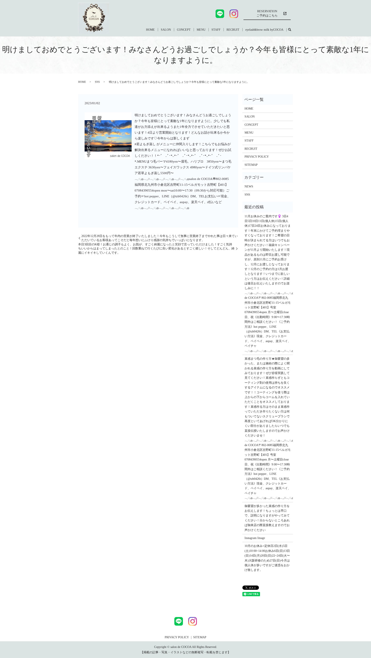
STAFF (215, 29)
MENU (201, 29)
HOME (150, 29)
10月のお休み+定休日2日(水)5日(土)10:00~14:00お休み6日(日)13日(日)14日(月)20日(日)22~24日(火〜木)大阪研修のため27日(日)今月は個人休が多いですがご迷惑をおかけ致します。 (267, 558)
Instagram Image (255, 538)
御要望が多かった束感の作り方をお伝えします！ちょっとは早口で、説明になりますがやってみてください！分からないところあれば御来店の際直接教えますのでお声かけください (267, 518)
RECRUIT (233, 29)
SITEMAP (251, 164)
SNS (97, 81)
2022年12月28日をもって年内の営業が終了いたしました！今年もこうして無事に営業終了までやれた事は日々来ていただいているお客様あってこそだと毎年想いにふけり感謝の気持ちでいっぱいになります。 (159, 238)
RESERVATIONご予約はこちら (267, 13)
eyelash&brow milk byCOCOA (264, 29)
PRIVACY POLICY (257, 156)
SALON (166, 29)
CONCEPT (184, 29)
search (289, 30)
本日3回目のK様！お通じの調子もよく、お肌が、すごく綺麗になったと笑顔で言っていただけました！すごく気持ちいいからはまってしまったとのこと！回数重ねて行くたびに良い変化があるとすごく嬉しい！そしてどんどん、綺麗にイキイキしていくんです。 (156, 248)
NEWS (249, 186)
